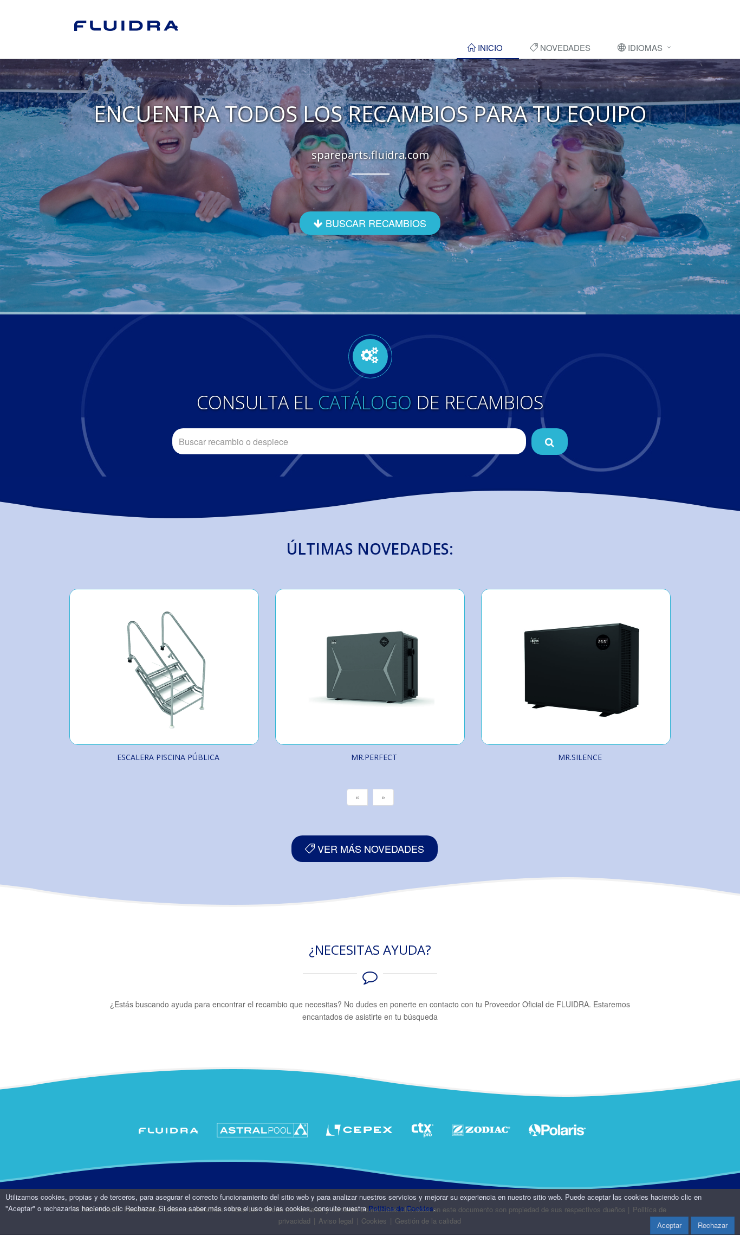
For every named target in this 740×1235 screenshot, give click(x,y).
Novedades (564, 47)
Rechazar (713, 1225)
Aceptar (669, 1225)
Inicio (489, 47)
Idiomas (644, 47)
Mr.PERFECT (374, 757)
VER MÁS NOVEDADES (369, 848)
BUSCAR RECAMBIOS (374, 223)
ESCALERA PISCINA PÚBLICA (168, 757)
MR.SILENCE (580, 757)
